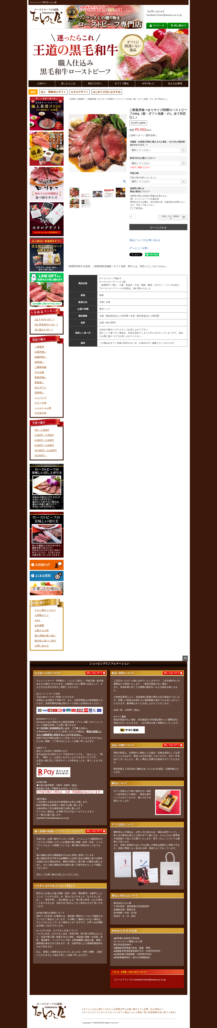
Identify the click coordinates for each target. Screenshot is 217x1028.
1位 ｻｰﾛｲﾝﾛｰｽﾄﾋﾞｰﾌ (44, 319)
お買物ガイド (42, 615)
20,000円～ (41, 455)
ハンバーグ (40, 397)
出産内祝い (40, 352)
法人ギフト (40, 387)
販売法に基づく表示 (45, 640)
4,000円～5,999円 (44, 440)
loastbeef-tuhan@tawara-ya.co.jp (164, 15)
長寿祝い (39, 392)
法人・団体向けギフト (53, 91)
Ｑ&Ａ (38, 620)
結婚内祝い (40, 357)
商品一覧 (141, 1012)
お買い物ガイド (134, 1009)
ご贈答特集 (40, 367)
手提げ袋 (135, 173)
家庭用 (81, 99)
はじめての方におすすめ (107, 91)
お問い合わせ (42, 645)
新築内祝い (40, 377)
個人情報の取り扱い (45, 635)
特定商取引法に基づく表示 (161, 1012)
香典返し (39, 382)
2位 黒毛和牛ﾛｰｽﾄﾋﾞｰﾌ (46, 324)
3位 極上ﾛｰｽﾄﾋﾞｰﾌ (44, 329)
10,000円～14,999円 (46, 450)
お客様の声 (119, 1009)
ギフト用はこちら (127, 1012)
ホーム (86, 1009)
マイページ (156, 26)
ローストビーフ (91, 1012)
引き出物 (39, 372)
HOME (73, 99)
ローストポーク (108, 1012)
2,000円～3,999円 (44, 435)
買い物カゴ (178, 26)
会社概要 (39, 625)
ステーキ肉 (40, 402)
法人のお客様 (175, 83)
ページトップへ (185, 658)
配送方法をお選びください (143, 158)
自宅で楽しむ (148, 83)
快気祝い (39, 362)
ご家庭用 (39, 346)
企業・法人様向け (152, 1009)
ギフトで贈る (122, 83)
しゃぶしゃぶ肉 (43, 407)
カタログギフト (79, 91)
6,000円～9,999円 (44, 445)
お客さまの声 (42, 630)
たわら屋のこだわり (45, 610)
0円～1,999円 (42, 430)
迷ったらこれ (68, 83)
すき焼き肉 (40, 413)
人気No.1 (41, 83)
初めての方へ (95, 83)
